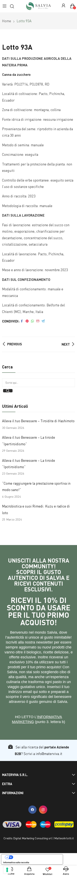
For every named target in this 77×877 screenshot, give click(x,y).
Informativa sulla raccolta (16, 862)
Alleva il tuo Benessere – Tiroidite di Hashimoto (38, 421)
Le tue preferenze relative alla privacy (36, 857)
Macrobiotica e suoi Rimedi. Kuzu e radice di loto (36, 509)
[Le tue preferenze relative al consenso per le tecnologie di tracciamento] (7, 870)
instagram (43, 809)
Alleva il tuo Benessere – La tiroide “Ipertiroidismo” (28, 440)
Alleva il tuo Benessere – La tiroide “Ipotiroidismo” (28, 463)
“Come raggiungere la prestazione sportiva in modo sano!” (36, 486)
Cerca (8, 390)
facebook (32, 809)
